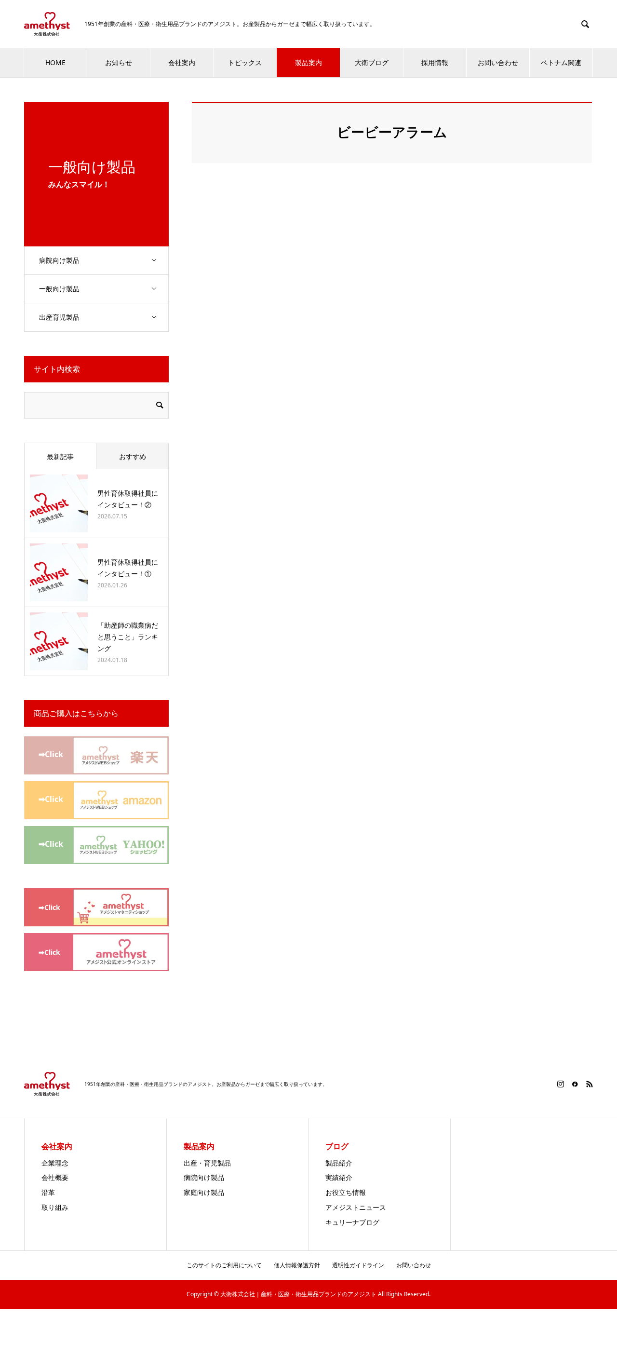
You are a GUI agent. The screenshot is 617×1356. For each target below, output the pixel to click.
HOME (55, 62)
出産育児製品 (59, 317)
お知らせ (118, 62)
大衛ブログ (372, 62)
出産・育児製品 (207, 1162)
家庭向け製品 (204, 1192)
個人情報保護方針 (297, 1265)
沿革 (48, 1192)
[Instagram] (560, 1084)
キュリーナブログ (352, 1222)
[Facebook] (575, 1084)
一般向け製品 (59, 288)
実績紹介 (338, 1177)
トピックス (245, 62)
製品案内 (308, 62)
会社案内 (181, 62)
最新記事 (60, 456)
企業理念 (54, 1162)
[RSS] (589, 1084)
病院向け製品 (59, 260)
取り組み (54, 1207)
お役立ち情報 (345, 1192)
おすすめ (132, 456)
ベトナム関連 (561, 62)
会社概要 (54, 1177)
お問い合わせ (498, 62)
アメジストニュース (355, 1207)
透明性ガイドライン (358, 1265)
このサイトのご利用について (224, 1265)
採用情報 (434, 62)
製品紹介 (338, 1162)
